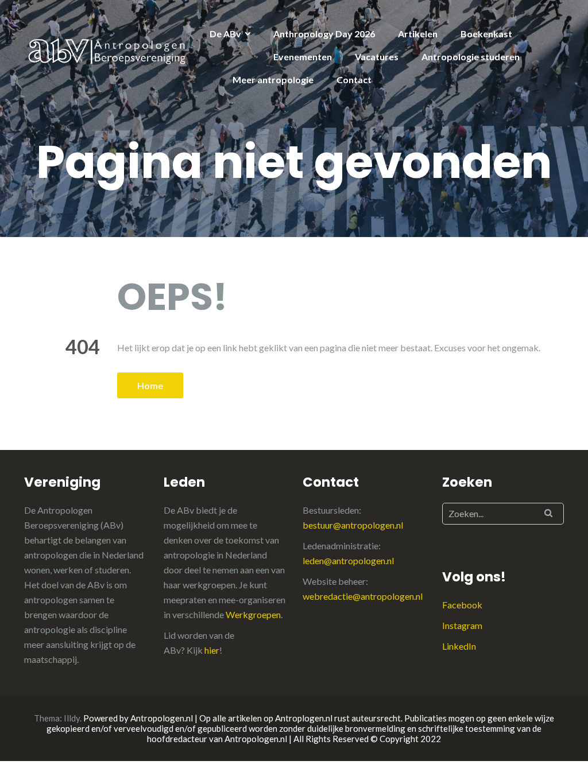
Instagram (462, 625)
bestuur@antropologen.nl (353, 524)
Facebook (462, 604)
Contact (354, 79)
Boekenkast (486, 33)
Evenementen (302, 56)
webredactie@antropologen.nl (363, 596)
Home (150, 385)
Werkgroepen (253, 614)
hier (211, 650)
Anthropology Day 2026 (324, 33)
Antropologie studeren (470, 56)
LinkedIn (459, 646)
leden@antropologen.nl (348, 560)
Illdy (72, 718)
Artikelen (418, 33)
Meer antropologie (273, 79)
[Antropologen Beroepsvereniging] (108, 50)
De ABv (225, 33)
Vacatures (377, 56)
